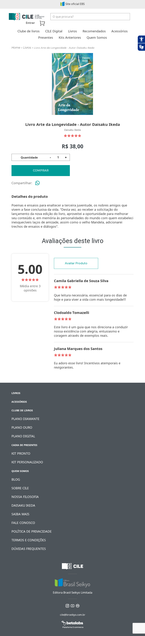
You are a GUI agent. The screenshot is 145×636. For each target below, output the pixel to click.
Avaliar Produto (76, 263)
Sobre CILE (20, 488)
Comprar (41, 170)
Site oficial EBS (75, 4)
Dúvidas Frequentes (28, 549)
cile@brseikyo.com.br (72, 614)
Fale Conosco (23, 523)
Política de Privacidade (31, 531)
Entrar (30, 23)
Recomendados (94, 31)
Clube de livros (29, 31)
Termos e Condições (28, 540)
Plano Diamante (25, 419)
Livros (72, 31)
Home (15, 47)
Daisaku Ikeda (23, 505)
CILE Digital (53, 31)
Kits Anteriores (70, 37)
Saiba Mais (20, 514)
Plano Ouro (21, 427)
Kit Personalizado (27, 462)
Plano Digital (23, 436)
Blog (15, 479)
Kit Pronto (20, 453)
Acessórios (119, 31)
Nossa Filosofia (25, 497)
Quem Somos (97, 37)
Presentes (45, 37)
